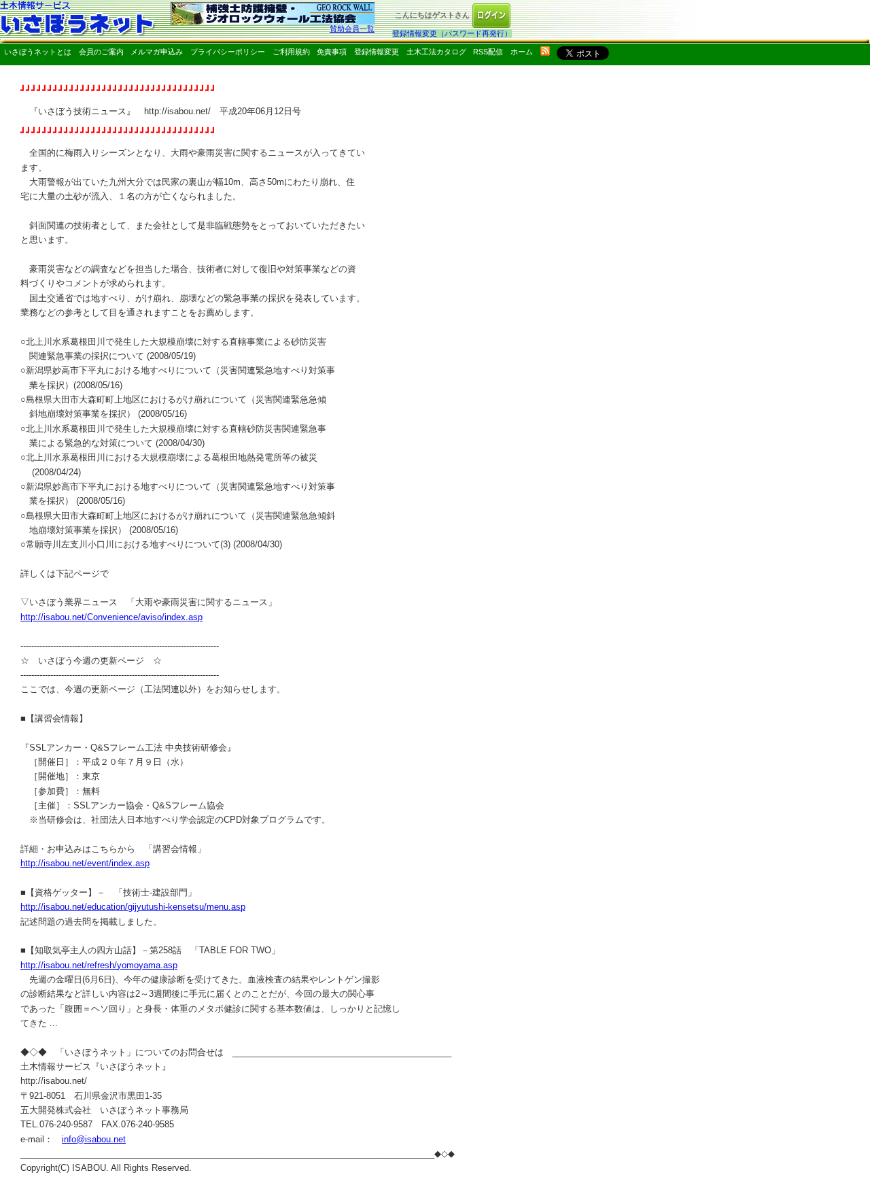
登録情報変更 (376, 52)
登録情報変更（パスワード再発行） (452, 33)
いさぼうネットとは (37, 52)
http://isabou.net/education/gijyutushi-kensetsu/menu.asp (132, 907)
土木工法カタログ (436, 52)
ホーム (521, 52)
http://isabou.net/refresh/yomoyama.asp (98, 965)
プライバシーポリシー (227, 52)
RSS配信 (488, 52)
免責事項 (332, 52)
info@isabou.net (94, 1139)
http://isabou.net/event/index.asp (85, 863)
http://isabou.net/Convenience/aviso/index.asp (111, 617)
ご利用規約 (291, 52)
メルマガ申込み (156, 52)
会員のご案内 (101, 52)
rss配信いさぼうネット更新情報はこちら (545, 51)
